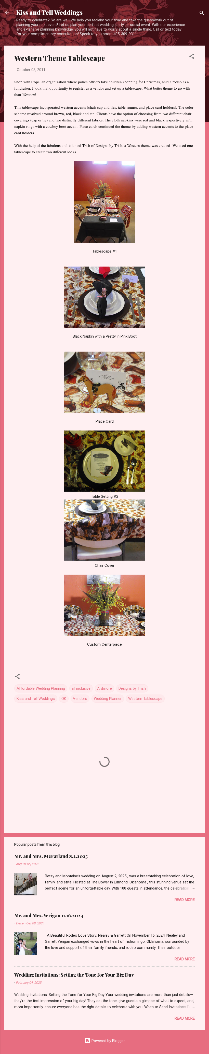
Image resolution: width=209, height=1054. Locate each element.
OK (63, 698)
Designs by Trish (132, 688)
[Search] (202, 14)
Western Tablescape (145, 698)
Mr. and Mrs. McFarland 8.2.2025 (51, 856)
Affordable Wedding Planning (41, 688)
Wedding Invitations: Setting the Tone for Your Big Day (74, 975)
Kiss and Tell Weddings (49, 12)
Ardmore (104, 688)
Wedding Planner (108, 698)
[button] (192, 57)
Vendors (80, 698)
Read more (185, 899)
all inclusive (81, 688)
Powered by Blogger (107, 1040)
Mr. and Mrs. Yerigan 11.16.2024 (48, 915)
